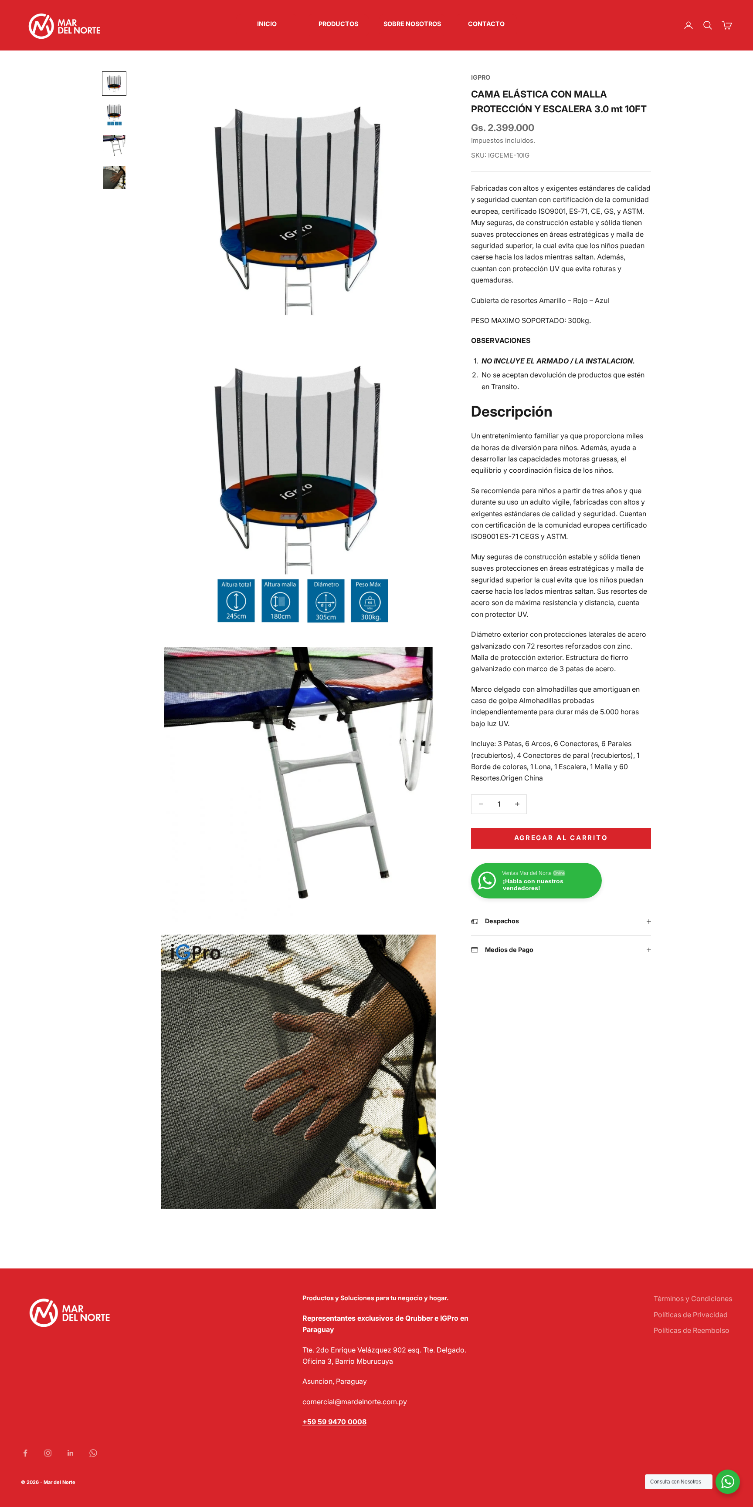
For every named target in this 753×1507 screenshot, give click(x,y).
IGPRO (480, 77)
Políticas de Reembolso (691, 1330)
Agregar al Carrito (561, 838)
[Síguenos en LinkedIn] (70, 1453)
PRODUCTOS (338, 23)
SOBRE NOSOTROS (412, 23)
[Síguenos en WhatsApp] (93, 1453)
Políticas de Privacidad (691, 1314)
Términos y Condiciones (693, 1298)
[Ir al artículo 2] (114, 115)
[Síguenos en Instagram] (48, 1453)
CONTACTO (486, 23)
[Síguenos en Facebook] (25, 1453)
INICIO (267, 23)
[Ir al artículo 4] (114, 177)
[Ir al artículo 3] (114, 146)
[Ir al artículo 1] (114, 83)
